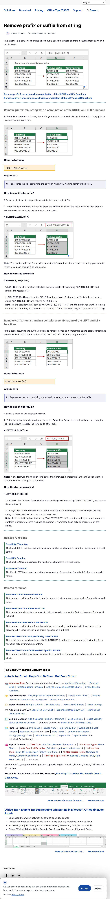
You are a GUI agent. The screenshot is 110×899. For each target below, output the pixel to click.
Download (25, 10)
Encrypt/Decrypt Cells (20, 735)
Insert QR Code (23, 752)
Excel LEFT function (16, 568)
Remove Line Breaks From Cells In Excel (27, 622)
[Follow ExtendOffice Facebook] (6, 875)
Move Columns (75, 719)
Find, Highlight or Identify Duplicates (46, 695)
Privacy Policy (18, 894)
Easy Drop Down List (42, 710)
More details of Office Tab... (69, 851)
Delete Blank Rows (77, 695)
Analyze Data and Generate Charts (64, 687)
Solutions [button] (9, 10)
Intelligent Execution (75, 683)
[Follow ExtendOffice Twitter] (12, 875)
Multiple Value (53, 704)
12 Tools (34, 744)
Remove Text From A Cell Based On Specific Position (33, 650)
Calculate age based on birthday (63, 748)
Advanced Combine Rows (81, 755)
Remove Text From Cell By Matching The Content (32, 636)
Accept (84, 888)
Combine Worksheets (78, 731)
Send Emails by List (45, 735)
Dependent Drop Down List (70, 710)
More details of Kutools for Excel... (66, 800)
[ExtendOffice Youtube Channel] (18, 875)
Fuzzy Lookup (94, 704)
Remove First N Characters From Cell (25, 608)
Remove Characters (63, 744)
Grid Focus (34, 728)
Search (94, 10)
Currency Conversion (27, 755)
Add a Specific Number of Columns (46, 719)
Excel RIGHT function (17, 544)
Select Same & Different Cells (76, 722)
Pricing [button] (39, 10)
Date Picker (58, 731)
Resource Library (28, 731)
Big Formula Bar (68, 728)
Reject (98, 888)
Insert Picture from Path (44, 752)
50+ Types (88, 744)
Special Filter (80, 735)
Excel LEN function (15, 558)
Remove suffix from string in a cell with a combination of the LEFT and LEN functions (48, 98)
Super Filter (64, 735)
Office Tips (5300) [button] (58, 10)
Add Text (47, 744)
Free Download (96, 800)
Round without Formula (62, 699)
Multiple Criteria (34, 704)
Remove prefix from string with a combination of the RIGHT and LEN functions (45, 94)
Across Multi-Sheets (74, 704)
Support (77, 10)
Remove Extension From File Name (24, 594)
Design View (49, 728)
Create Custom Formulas (30, 687)
